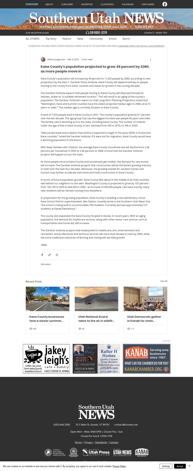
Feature (66, 38)
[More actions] (150, 59)
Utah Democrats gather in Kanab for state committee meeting (144, 319)
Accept (180, 466)
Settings (166, 466)
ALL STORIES (33, 38)
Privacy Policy (119, 466)
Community (96, 38)
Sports (126, 38)
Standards (101, 442)
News (80, 38)
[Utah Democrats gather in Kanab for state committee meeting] (145, 299)
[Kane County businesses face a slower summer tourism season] (47, 299)
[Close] (189, 466)
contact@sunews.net (126, 424)
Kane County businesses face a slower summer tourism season (46, 319)
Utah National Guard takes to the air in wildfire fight (96, 319)
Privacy (88, 442)
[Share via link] (49, 254)
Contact (113, 442)
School (112, 38)
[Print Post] (56, 254)
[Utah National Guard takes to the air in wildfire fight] (96, 299)
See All (164, 281)
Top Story (51, 38)
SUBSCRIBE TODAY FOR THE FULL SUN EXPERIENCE (141, 46)
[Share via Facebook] (42, 254)
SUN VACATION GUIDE (37, 32)
